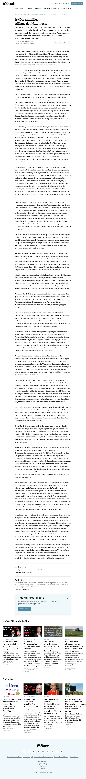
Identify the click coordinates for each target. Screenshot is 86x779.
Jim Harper (68, 724)
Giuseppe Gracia (8, 661)
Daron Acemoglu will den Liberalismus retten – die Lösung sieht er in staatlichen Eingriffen (12, 705)
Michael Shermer (29, 729)
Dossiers (29, 8)
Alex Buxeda (27, 730)
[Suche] (52, 3)
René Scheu (30, 41)
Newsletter (58, 3)
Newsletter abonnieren (14, 757)
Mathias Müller (49, 726)
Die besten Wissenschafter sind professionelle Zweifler (32, 645)
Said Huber (47, 665)
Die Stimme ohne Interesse (50, 643)
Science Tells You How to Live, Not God (29, 701)
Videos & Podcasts (8, 639)
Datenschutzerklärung (61, 757)
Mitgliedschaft (77, 3)
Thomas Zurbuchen (30, 668)
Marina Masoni (19, 41)
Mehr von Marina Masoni (23, 573)
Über (69, 8)
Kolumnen (38, 8)
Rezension (6, 696)
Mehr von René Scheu (22, 589)
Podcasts (47, 8)
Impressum (26, 757)
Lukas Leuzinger (8, 662)
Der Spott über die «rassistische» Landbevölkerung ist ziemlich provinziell (74, 645)
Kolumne (47, 696)
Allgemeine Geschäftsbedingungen (42, 757)
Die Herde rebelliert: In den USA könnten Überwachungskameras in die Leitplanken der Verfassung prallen (75, 705)
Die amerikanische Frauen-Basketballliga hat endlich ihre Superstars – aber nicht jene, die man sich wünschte (52, 706)
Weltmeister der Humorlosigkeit (10, 643)
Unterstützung (74, 757)
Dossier (17, 14)
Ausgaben (66, 3)
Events (55, 8)
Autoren (62, 8)
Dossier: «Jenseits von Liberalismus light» (34, 14)
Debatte (67, 696)
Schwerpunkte (19, 8)
